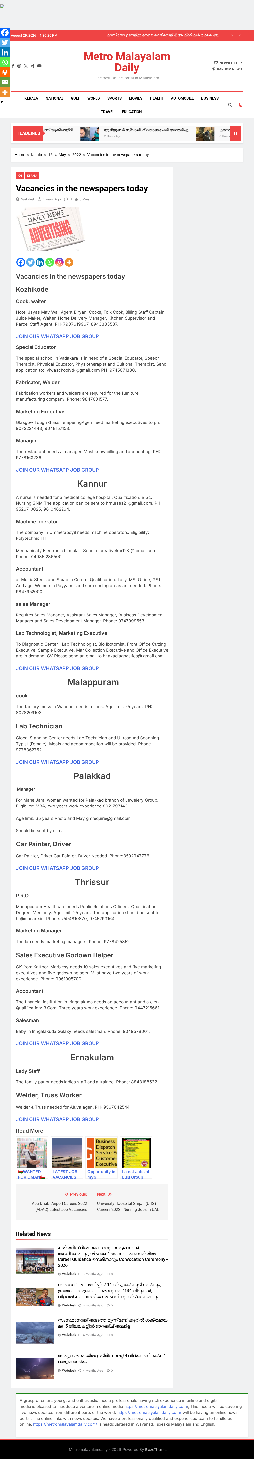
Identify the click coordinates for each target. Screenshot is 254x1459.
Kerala (31, 98)
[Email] (5, 82)
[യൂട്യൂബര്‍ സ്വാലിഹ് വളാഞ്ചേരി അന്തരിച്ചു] (69, 136)
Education (132, 112)
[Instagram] (59, 262)
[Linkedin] (40, 262)
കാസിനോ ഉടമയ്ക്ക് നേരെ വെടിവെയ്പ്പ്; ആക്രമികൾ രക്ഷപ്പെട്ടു (162, 35)
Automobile (182, 98)
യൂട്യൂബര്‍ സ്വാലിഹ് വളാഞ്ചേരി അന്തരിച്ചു (126, 130)
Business (210, 98)
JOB (20, 175)
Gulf (75, 98)
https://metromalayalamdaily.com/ (149, 1412)
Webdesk (28, 199)
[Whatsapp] (49, 262)
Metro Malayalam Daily (127, 62)
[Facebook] (20, 262)
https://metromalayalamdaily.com (155, 1406)
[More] (69, 262)
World (93, 98)
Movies (135, 98)
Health (156, 98)
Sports (114, 98)
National (55, 98)
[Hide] (2, 102)
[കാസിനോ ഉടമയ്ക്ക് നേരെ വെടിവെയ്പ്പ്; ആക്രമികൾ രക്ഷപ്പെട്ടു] (185, 136)
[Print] (5, 72)
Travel (107, 112)
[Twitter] (30, 262)
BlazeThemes (156, 1449)
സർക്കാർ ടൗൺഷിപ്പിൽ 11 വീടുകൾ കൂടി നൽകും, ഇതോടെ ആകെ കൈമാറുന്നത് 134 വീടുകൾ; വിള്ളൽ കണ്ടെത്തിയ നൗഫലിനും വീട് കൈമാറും (109, 1290)
